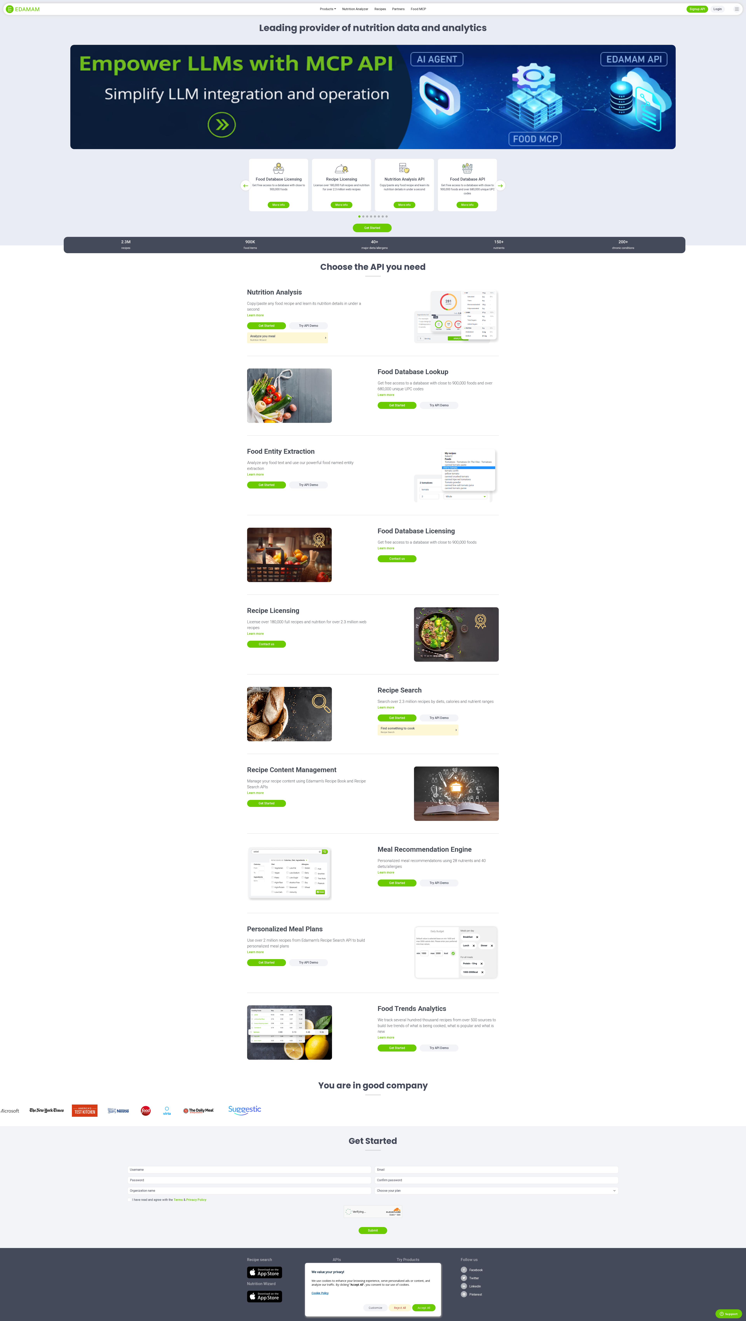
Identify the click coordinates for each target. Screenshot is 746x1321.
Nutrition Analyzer (355, 9)
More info (278, 204)
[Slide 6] (378, 216)
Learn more (255, 315)
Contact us (397, 559)
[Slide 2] (363, 216)
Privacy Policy (196, 1200)
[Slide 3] (367, 216)
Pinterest (475, 1294)
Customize (375, 1308)
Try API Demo (308, 326)
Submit (373, 1230)
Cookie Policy (320, 1293)
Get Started (372, 228)
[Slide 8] (386, 216)
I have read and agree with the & (169, 1200)
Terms (178, 1200)
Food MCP (418, 9)
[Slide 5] (375, 216)
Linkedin (475, 1286)
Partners (398, 9)
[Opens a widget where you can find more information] (728, 1314)
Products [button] (326, 9)
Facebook (476, 1270)
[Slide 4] (371, 216)
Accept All (424, 1308)
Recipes (380, 9)
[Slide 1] (359, 216)
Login (718, 9)
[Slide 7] (382, 216)
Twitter (474, 1278)
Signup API (697, 9)
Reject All (400, 1308)
